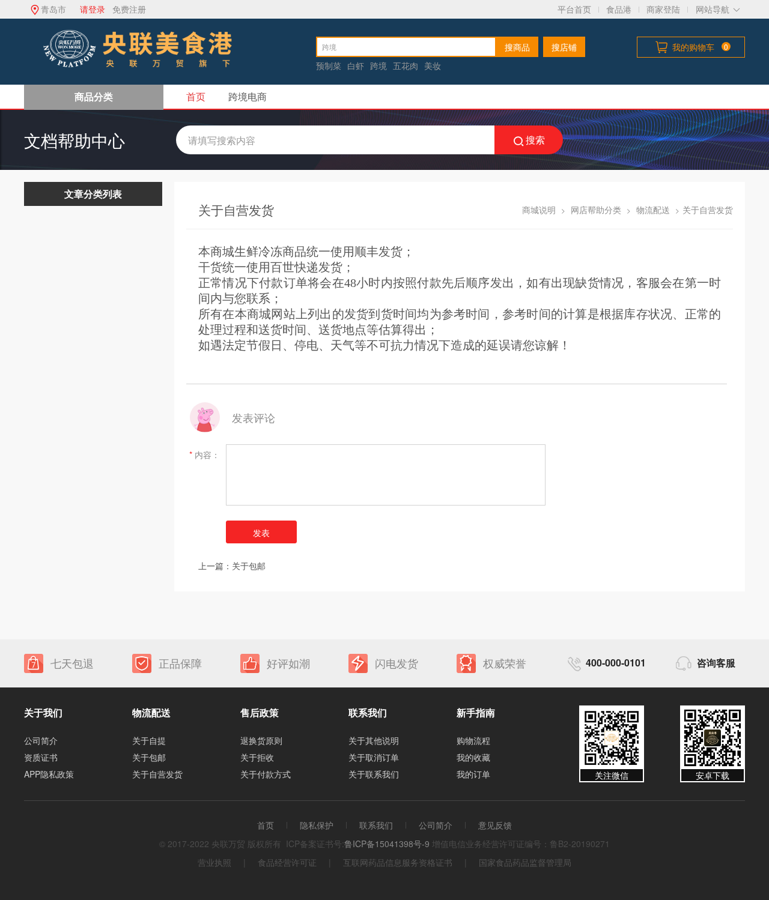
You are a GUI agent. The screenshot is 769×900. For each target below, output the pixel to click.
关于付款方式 (265, 774)
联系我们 (376, 825)
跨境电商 (247, 96)
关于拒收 (257, 757)
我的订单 (473, 774)
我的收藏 (473, 757)
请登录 (92, 9)
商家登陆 (663, 9)
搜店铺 (564, 47)
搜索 (535, 139)
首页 (195, 96)
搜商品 (517, 47)
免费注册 (129, 9)
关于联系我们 (373, 774)
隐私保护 (316, 825)
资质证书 (41, 757)
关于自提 (149, 740)
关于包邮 (249, 566)
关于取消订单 (373, 757)
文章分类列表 (93, 194)
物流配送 (653, 210)
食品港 (618, 9)
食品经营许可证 (287, 862)
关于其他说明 (373, 740)
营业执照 (214, 862)
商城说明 (539, 210)
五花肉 (405, 65)
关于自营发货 (157, 774)
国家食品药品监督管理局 (525, 862)
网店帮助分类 (596, 210)
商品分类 (93, 96)
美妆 (432, 65)
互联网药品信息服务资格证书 (397, 862)
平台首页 (574, 9)
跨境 (378, 65)
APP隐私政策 (49, 774)
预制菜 (328, 65)
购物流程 (473, 740)
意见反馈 (495, 825)
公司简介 (41, 740)
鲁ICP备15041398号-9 (387, 844)
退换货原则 (261, 740)
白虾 (355, 65)
